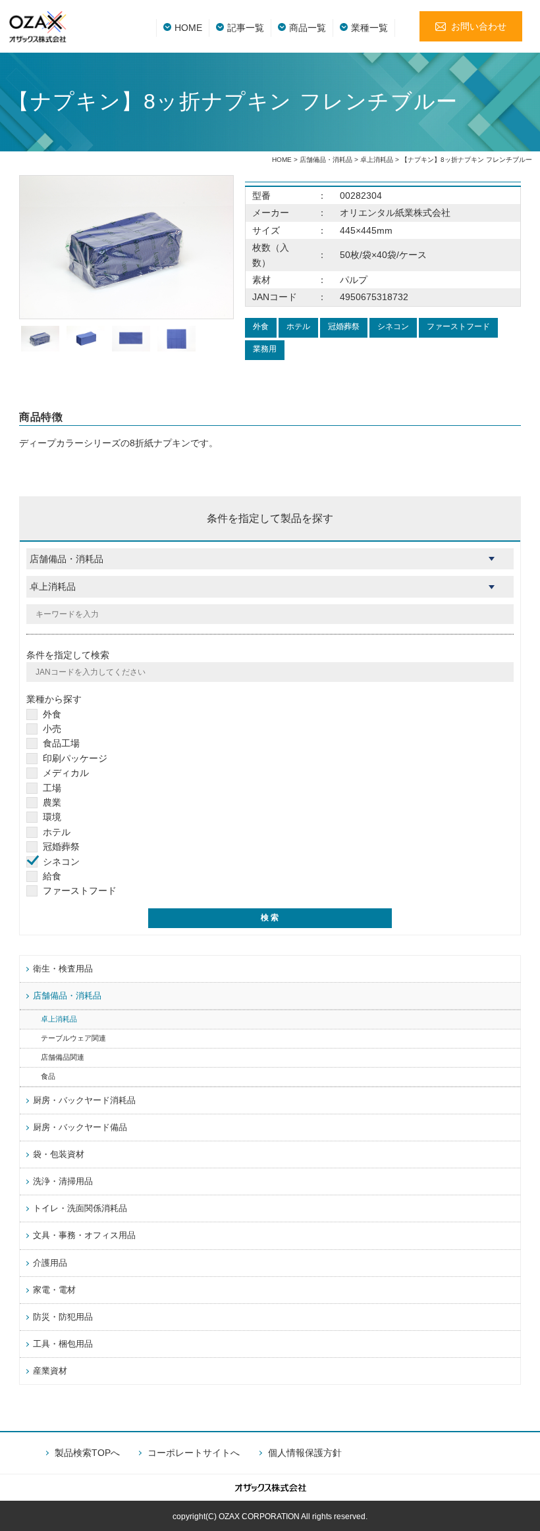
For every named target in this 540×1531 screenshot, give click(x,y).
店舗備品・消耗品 (326, 159)
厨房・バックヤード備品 (80, 1127)
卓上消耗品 (376, 159)
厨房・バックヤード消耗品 (84, 1100)
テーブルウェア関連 (73, 1038)
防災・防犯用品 (63, 1317)
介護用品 (50, 1263)
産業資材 (50, 1371)
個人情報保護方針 (305, 1452)
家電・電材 (54, 1290)
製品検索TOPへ (87, 1452)
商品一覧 (307, 27)
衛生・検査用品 (63, 968)
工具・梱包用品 (63, 1344)
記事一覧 (245, 27)
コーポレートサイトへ (194, 1452)
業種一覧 (369, 27)
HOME (188, 27)
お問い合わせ (478, 26)
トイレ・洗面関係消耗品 (80, 1208)
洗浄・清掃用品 (63, 1181)
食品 (48, 1076)
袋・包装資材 (58, 1154)
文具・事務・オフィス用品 (84, 1235)
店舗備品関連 (62, 1057)
